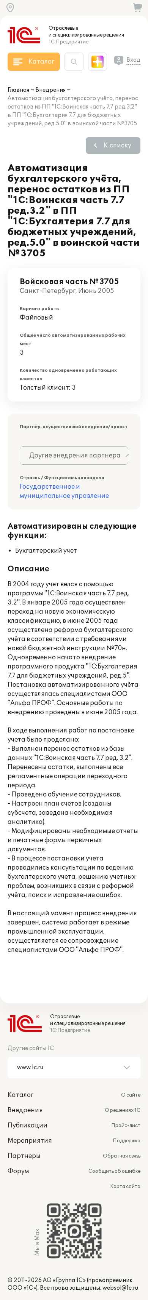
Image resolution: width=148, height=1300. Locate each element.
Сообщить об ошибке (114, 1171)
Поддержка (126, 1141)
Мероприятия (30, 1141)
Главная (18, 90)
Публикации (27, 1125)
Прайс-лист (125, 1126)
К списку (117, 145)
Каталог (20, 1095)
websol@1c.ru (120, 1288)
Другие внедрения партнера (75, 455)
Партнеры (24, 1156)
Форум (18, 1171)
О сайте (130, 1095)
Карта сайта (125, 1186)
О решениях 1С (122, 1110)
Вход (133, 60)
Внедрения (50, 90)
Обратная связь (121, 1156)
